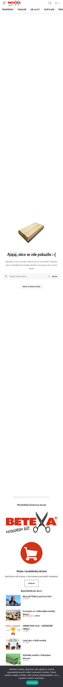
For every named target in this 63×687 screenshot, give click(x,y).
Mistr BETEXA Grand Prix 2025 (37, 596)
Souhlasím (32, 682)
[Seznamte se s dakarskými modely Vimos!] (13, 615)
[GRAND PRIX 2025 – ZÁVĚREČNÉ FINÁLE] (13, 629)
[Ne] (59, 676)
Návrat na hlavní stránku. (32, 286)
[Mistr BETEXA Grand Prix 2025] (13, 600)
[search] (50, 3)
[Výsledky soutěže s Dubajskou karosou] (13, 659)
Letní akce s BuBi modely (34, 640)
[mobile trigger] (5, 3)
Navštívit (31, 583)
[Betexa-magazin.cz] (14, 3)
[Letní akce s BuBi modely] (13, 644)
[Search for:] (28, 276)
